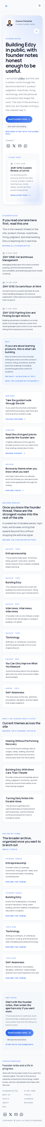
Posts (5, 1099)
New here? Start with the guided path (22, 132)
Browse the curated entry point (19, 540)
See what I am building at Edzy (20, 376)
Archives (28, 1102)
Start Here (30, 1091)
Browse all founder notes (16, 246)
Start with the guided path (19, 1044)
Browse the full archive (17, 1039)
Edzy (22, 78)
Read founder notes (17, 119)
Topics (27, 1095)
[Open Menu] (39, 6)
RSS (4, 1107)
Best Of (6, 1095)
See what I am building (17, 126)
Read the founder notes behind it (22, 381)
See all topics (9, 849)
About (5, 1102)
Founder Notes (10, 1091)
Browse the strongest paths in (19, 731)
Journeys (28, 1099)
